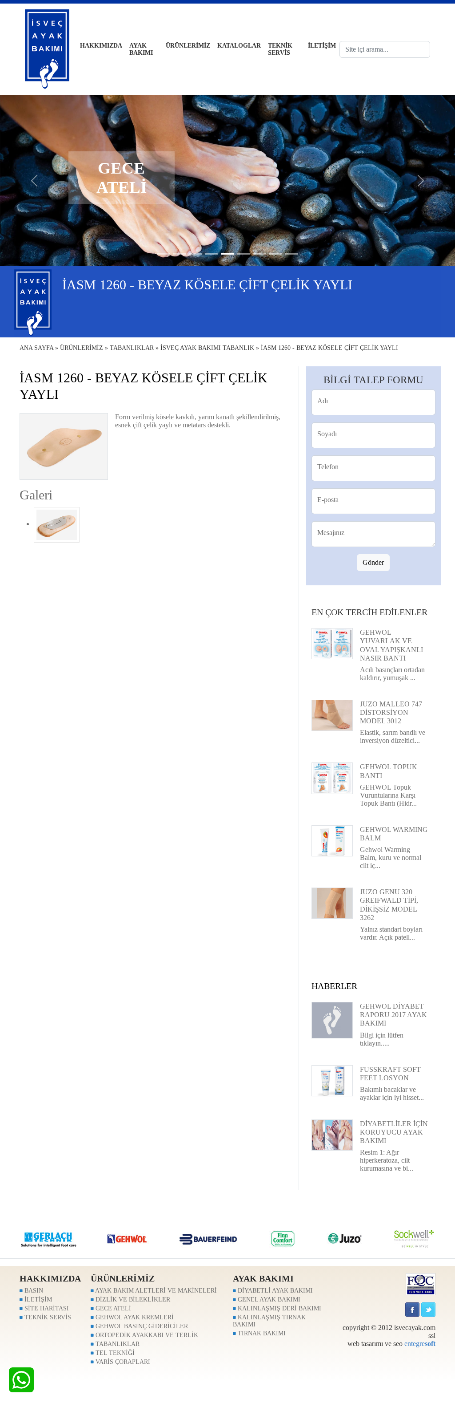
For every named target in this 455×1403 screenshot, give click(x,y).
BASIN (33, 1290)
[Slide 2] (195, 254)
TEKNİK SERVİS (280, 49)
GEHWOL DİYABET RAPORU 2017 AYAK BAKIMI (393, 1014)
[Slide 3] (211, 254)
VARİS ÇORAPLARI (122, 1361)
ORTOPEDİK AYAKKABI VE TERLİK (146, 1335)
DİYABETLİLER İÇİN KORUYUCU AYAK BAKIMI (394, 1132)
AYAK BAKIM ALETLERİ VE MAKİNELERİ (155, 1290)
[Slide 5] (243, 254)
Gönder (373, 562)
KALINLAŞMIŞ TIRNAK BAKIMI (269, 1321)
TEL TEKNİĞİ (114, 1353)
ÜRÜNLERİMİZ (188, 45)
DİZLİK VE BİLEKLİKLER (132, 1299)
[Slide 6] (259, 254)
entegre (419, 1343)
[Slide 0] (163, 254)
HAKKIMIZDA (101, 45)
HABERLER (334, 986)
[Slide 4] (227, 254)
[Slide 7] (275, 254)
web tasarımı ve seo (375, 1343)
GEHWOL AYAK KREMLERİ (134, 1317)
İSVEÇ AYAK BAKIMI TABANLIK (207, 348)
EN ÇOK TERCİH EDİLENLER (369, 612)
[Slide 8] (291, 254)
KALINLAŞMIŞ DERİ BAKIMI (278, 1308)
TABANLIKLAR (132, 348)
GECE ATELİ (112, 1308)
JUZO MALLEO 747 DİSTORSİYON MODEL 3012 (391, 712)
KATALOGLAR (239, 45)
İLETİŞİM (322, 45)
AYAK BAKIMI (141, 49)
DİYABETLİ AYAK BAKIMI (274, 1290)
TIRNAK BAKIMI (261, 1333)
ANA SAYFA (36, 348)
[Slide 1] (179, 254)
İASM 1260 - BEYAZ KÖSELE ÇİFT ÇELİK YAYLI (329, 348)
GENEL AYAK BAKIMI (268, 1299)
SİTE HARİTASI (46, 1308)
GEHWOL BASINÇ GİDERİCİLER (141, 1326)
